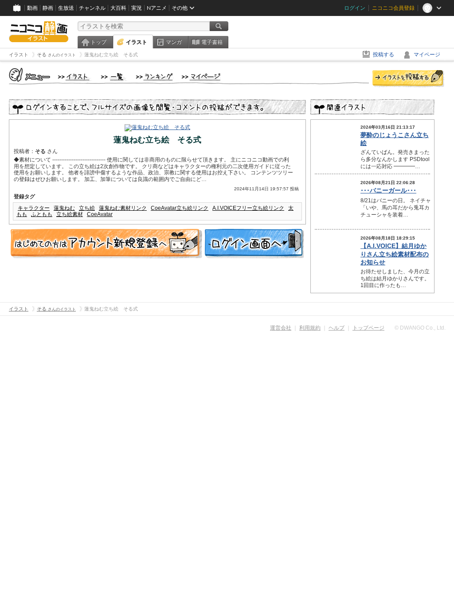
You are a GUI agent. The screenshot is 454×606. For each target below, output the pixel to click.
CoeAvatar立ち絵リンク (179, 208)
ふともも (41, 214)
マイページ (427, 54)
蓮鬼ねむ (64, 208)
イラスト (136, 42)
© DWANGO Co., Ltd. (420, 328)
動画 (32, 8)
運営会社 (280, 328)
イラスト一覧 (114, 77)
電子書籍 (212, 42)
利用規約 (310, 328)
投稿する (383, 54)
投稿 (408, 79)
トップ (98, 42)
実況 (136, 8)
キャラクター (34, 208)
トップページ (368, 328)
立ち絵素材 (69, 214)
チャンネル (92, 8)
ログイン (354, 8)
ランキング (154, 77)
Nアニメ (157, 8)
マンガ (174, 42)
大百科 (118, 8)
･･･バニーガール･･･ (388, 190)
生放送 (66, 8)
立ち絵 (87, 208)
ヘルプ (336, 328)
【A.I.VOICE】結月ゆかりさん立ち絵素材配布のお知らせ (394, 253)
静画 (48, 8)
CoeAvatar (100, 214)
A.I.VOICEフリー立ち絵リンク (248, 208)
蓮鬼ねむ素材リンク (123, 208)
